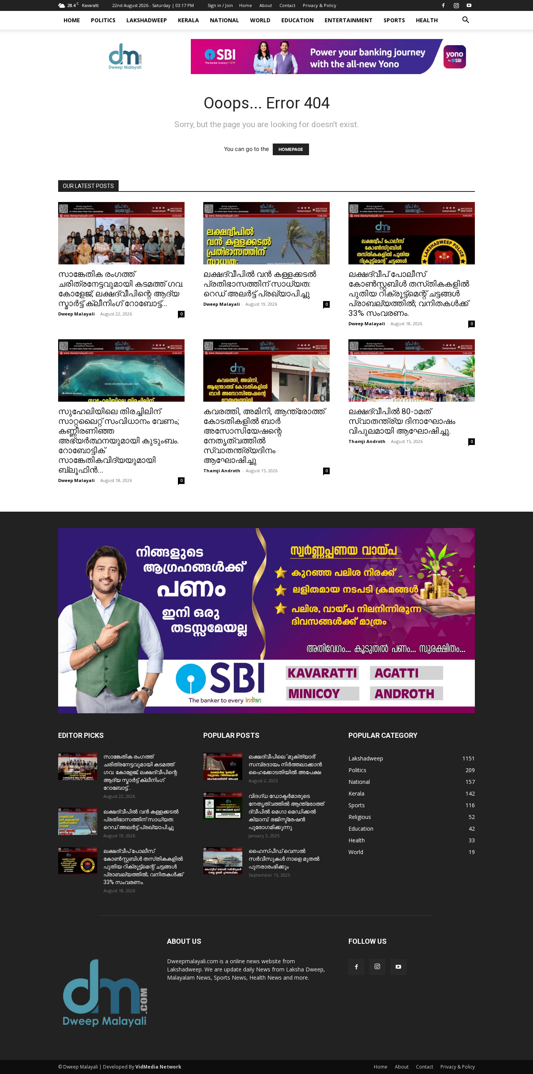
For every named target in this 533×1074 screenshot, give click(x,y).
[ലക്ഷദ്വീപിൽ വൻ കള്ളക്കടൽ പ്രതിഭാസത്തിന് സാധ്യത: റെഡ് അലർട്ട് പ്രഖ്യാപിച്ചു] (266, 233)
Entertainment (349, 20)
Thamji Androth (221, 470)
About (265, 5)
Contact (287, 5)
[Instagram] (456, 5)
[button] (465, 21)
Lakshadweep (146, 20)
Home (245, 5)
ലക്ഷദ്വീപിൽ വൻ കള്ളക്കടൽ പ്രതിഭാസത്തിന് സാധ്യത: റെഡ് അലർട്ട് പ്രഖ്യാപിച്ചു (259, 283)
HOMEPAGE (291, 149)
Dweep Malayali (76, 314)
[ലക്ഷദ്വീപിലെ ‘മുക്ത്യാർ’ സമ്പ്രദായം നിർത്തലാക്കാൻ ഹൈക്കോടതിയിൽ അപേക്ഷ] (222, 766)
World (260, 20)
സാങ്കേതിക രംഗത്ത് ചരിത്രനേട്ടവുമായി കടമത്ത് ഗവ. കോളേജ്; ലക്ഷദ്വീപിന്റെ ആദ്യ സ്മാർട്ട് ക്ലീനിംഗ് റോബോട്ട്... (121, 288)
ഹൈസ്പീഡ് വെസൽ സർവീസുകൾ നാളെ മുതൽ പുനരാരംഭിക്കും (284, 859)
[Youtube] (469, 5)
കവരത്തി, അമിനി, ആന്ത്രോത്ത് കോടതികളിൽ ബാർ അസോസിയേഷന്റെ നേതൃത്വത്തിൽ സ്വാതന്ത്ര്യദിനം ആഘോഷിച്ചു (264, 436)
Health (427, 20)
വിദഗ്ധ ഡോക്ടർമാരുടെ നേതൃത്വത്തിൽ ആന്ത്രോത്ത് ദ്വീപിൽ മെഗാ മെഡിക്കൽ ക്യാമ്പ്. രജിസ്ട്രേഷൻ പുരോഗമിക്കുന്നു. (286, 811)
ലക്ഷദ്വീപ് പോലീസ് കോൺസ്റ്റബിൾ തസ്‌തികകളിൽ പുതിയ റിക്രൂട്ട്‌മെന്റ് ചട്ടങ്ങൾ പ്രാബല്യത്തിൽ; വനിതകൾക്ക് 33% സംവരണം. (408, 293)
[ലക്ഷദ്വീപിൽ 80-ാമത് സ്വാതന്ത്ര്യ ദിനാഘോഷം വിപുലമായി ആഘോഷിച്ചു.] (411, 370)
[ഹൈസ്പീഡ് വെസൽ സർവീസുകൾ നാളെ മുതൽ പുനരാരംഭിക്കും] (222, 860)
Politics (103, 20)
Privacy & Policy (319, 5)
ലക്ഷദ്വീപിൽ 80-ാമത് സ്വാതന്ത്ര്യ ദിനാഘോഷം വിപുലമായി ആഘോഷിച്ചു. (401, 421)
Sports (394, 20)
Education (297, 20)
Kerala (188, 20)
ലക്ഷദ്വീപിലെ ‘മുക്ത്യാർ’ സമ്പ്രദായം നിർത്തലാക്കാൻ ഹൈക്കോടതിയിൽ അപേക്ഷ (285, 764)
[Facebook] (443, 5)
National (224, 20)
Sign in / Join (220, 5)
